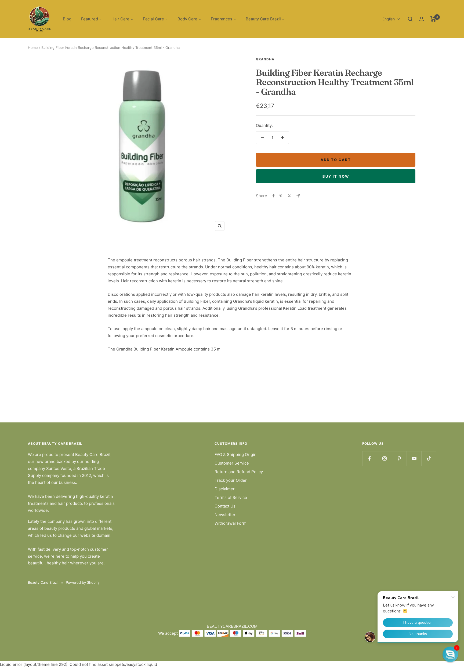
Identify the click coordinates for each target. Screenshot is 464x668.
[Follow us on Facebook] (369, 458)
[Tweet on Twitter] (289, 196)
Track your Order (231, 480)
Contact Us (225, 506)
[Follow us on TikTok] (428, 458)
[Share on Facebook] (274, 196)
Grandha (265, 59)
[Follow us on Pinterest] (399, 458)
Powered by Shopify (83, 582)
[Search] (410, 19)
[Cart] (433, 19)
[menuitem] (67, 19)
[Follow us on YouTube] (414, 458)
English (388, 19)
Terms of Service (231, 497)
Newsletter (225, 514)
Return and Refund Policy (239, 471)
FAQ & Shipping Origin (235, 454)
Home (33, 47)
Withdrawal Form (231, 523)
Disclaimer (225, 488)
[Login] (421, 19)
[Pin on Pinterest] (281, 196)
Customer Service (232, 463)
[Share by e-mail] (298, 196)
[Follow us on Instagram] (384, 458)
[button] (450, 654)
